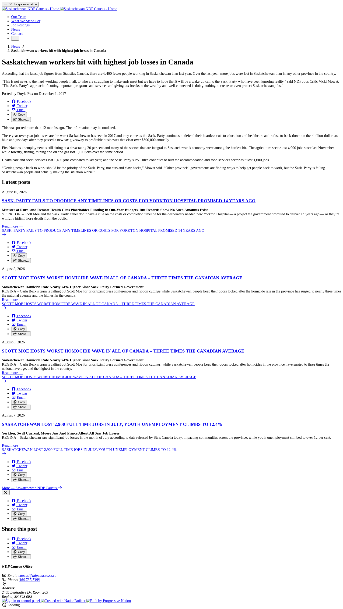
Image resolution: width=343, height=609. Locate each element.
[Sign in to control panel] (21, 601)
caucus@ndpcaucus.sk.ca (37, 575)
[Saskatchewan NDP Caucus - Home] (59, 9)
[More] (15, 38)
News (16, 46)
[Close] (6, 492)
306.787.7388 (29, 580)
